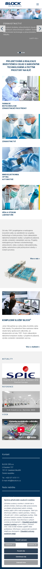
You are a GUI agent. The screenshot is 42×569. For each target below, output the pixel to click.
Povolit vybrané (21, 540)
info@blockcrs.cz (14, 481)
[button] (18, 52)
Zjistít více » (33, 38)
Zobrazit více (21, 562)
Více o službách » (33, 347)
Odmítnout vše (21, 557)
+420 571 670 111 (12, 478)
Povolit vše (21, 551)
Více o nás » (35, 259)
